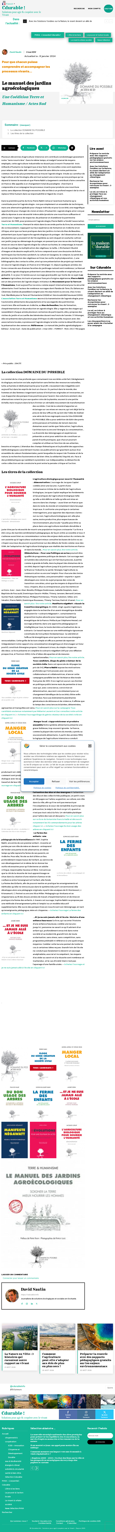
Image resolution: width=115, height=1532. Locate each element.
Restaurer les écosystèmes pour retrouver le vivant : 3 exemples (100, 184)
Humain (64, 98)
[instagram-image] (7, 1401)
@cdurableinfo (17, 1386)
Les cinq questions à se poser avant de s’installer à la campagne (100, 323)
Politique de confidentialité (68, 788)
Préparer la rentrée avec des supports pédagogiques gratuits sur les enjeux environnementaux (101, 158)
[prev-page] (32, 1468)
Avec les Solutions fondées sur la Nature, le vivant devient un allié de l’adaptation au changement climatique (101, 172)
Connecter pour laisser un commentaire (21, 1278)
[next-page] (36, 1468)
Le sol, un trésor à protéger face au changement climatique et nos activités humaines (99, 196)
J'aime (68, 1410)
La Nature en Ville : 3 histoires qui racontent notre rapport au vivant (19, 1358)
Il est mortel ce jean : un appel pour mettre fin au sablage (54, 1446)
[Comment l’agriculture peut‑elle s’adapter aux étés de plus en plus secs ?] (57, 1337)
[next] (111, 21)
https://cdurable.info (30, 1294)
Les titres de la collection (22, 133)
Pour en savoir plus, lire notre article (60, 549)
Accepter (34, 781)
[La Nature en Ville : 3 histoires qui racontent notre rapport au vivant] (20, 1337)
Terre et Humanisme (11, 224)
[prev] (106, 21)
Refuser (56, 781)
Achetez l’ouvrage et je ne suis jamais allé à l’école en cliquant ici (43, 966)
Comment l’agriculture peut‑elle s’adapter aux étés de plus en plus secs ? (55, 1360)
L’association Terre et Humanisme (19, 298)
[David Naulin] (5, 52)
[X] (37, 1303)
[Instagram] (27, 1303)
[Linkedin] (32, 1303)
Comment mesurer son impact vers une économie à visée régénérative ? (55, 1452)
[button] (89, 745)
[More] (72, 148)
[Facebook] (22, 1303)
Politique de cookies (42, 788)
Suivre (110, 1388)
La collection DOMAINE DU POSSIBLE (27, 130)
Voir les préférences (79, 781)
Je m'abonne (101, 226)
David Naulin (15, 52)
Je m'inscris (100, 1442)
